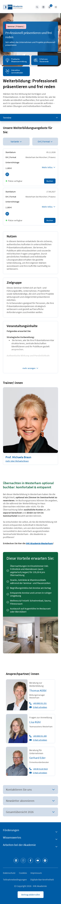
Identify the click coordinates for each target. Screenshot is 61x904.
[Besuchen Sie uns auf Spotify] (45, 860)
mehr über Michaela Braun (17, 461)
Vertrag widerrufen (30, 894)
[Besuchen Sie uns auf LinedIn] (16, 860)
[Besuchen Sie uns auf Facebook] (30, 860)
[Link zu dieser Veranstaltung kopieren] (7, 174)
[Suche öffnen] (37, 7)
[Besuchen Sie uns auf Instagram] (23, 860)
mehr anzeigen (29, 368)
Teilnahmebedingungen (15, 879)
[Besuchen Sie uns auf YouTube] (37, 860)
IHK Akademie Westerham (39, 543)
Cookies (23, 872)
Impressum (36, 872)
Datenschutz (9, 872)
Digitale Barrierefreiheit (42, 879)
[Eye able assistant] (43, 7)
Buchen (49, 181)
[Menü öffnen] (56, 7)
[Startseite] (13, 7)
